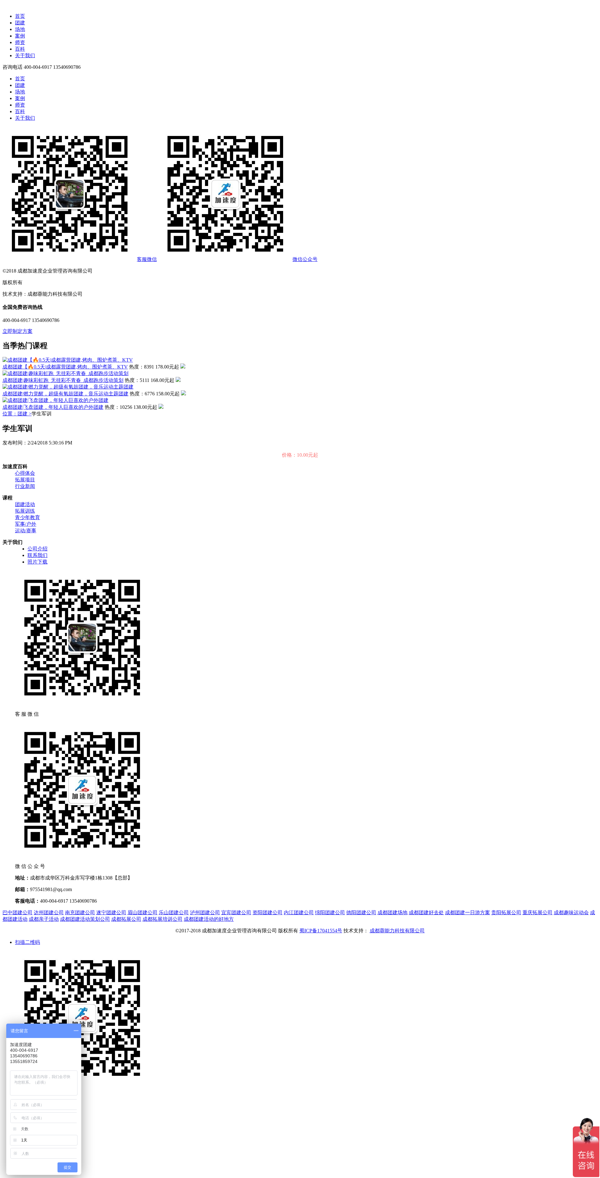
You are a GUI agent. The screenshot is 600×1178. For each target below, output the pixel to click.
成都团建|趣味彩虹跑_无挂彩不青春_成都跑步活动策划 (62, 380)
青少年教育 (27, 517)
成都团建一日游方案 (467, 912)
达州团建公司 (49, 912)
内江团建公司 (299, 912)
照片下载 (38, 561)
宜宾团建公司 (236, 912)
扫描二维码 (27, 942)
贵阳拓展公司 (506, 912)
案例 (20, 35)
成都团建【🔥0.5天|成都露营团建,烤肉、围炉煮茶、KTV (65, 366)
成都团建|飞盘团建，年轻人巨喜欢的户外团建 (52, 407)
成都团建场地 (393, 912)
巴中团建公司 (17, 912)
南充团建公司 (80, 912)
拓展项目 (25, 479)
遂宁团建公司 (111, 912)
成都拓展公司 (126, 919)
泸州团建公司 (205, 912)
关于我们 (25, 55)
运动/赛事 (25, 530)
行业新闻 (25, 486)
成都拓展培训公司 (162, 919)
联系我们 (38, 555)
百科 (20, 49)
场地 (20, 29)
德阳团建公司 (361, 912)
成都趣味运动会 (571, 912)
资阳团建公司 (267, 912)
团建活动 (25, 504)
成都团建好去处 (426, 912)
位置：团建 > (17, 413)
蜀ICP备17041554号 (320, 930)
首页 (20, 16)
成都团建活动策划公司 (85, 919)
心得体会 (25, 473)
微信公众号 (305, 259)
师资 (20, 42)
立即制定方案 (17, 331)
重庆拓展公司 (537, 912)
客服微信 (147, 259)
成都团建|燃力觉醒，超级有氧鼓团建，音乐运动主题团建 (65, 393)
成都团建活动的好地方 (209, 919)
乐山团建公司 (174, 912)
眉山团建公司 (143, 912)
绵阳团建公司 (330, 912)
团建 (20, 22)
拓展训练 (25, 511)
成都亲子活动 (44, 919)
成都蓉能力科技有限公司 (397, 930)
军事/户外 (25, 524)
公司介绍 (38, 548)
